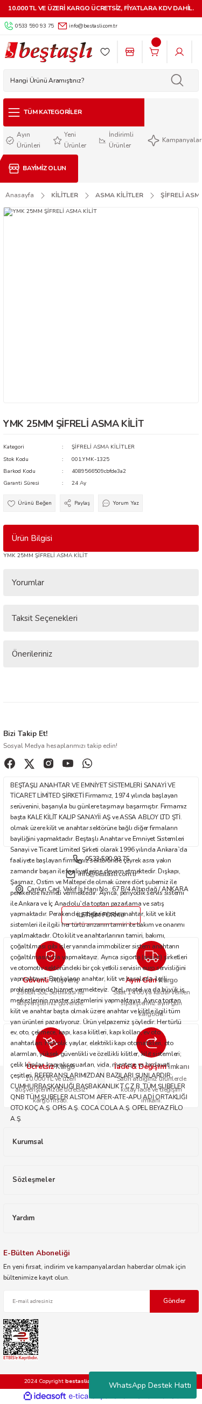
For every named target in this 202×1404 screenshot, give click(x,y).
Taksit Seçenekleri (45, 618)
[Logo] (48, 52)
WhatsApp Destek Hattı (150, 1385)
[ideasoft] (44, 1396)
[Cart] (154, 52)
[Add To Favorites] (29, 503)
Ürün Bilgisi (32, 538)
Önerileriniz (32, 653)
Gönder (174, 1300)
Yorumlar (28, 582)
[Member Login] (179, 52)
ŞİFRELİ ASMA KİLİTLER (103, 447)
